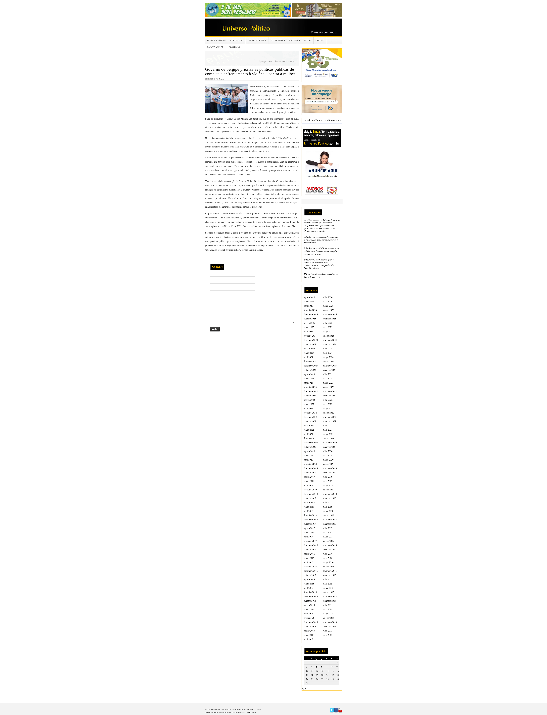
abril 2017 (308, 536)
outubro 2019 (310, 472)
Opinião (320, 40)
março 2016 (328, 562)
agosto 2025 (309, 322)
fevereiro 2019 (310, 489)
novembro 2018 (330, 493)
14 (327, 670)
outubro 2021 (310, 421)
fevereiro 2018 (310, 515)
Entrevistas (278, 40)
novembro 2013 (330, 622)
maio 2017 (327, 532)
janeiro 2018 (328, 515)
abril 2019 (308, 485)
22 (332, 674)
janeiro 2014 (328, 617)
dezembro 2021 (311, 416)
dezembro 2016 (311, 545)
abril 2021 (308, 433)
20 (322, 674)
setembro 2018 (329, 498)
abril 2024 (308, 357)
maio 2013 (327, 634)
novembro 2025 (330, 314)
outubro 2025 (310, 318)
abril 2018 (308, 510)
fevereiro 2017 (310, 540)
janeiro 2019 (328, 489)
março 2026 (328, 305)
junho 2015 (309, 583)
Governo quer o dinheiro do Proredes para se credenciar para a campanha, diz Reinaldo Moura (319, 264)
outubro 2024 (310, 344)
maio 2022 (327, 404)
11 (312, 670)
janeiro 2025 (328, 335)
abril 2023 (308, 382)
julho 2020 (327, 451)
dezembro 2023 (311, 365)
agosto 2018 (309, 502)
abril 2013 (308, 639)
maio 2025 (327, 327)
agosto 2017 (309, 527)
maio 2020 (327, 455)
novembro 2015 (330, 570)
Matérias (294, 40)
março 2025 (328, 331)
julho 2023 (327, 374)
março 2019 (328, 485)
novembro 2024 (330, 339)
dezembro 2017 (311, 519)
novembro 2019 (330, 468)
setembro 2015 (329, 575)
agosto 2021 (309, 425)
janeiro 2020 (328, 463)
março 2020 (328, 459)
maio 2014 (327, 609)
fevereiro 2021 (310, 438)
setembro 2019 (329, 472)
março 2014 (328, 613)
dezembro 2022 (311, 391)
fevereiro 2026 (310, 309)
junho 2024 (309, 352)
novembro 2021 (330, 416)
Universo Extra (257, 40)
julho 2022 (327, 399)
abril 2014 (308, 613)
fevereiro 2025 (310, 335)
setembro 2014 (329, 600)
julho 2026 (327, 297)
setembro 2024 (329, 344)
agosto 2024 (309, 348)
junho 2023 (309, 378)
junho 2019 (309, 480)
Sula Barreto (309, 236)
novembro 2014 (330, 596)
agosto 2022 (309, 399)
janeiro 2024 (328, 361)
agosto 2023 (309, 374)
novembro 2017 (330, 519)
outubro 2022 (310, 395)
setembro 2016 (329, 549)
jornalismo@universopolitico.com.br (323, 120)
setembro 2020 (329, 446)
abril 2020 (308, 459)
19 (317, 674)
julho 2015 (327, 579)
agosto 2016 (309, 553)
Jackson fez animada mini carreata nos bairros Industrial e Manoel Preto (321, 239)
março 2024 (328, 357)
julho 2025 (327, 322)
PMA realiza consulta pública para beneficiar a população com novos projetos (321, 251)
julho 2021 (327, 425)
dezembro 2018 (311, 493)
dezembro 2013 (311, 622)
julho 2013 (327, 630)
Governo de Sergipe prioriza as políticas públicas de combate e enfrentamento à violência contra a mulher (250, 71)
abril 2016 (308, 562)
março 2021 (328, 433)
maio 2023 (327, 378)
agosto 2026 (309, 297)
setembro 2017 (329, 523)
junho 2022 (309, 404)
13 (322, 670)
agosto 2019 (309, 476)
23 (337, 674)
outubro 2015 (310, 575)
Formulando (253, 712)
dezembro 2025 (311, 314)
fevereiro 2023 (310, 386)
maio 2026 (327, 301)
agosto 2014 (309, 604)
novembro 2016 (330, 545)
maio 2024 (327, 352)
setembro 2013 (329, 626)
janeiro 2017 (328, 540)
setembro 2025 (329, 318)
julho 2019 (327, 476)
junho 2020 (309, 455)
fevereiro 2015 (310, 592)
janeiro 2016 (328, 566)
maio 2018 (327, 506)
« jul (304, 688)
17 (307, 674)
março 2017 (328, 536)
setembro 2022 (329, 395)
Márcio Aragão (311, 273)
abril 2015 (308, 587)
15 (332, 670)
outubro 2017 (310, 523)
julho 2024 (327, 348)
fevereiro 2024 (310, 361)
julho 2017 (327, 527)
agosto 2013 (309, 630)
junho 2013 (309, 634)
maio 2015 (327, 583)
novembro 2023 (330, 365)
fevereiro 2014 (310, 617)
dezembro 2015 (311, 570)
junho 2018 (309, 506)
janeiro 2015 (328, 592)
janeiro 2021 (328, 438)
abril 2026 (308, 305)
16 (337, 670)
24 (307, 679)
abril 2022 (308, 408)
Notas (307, 40)
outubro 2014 (310, 600)
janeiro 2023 (328, 386)
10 (307, 670)
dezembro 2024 (311, 339)
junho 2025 (309, 327)
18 (312, 674)
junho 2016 (309, 557)
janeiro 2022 (328, 412)
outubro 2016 (310, 549)
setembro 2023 (329, 369)
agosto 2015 (309, 579)
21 (327, 674)
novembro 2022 (330, 391)
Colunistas (236, 40)
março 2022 (328, 408)
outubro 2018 (310, 498)
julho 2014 (327, 604)
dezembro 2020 (311, 442)
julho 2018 (327, 502)
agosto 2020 (309, 451)
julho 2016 (327, 553)
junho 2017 (309, 532)
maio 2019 (327, 480)
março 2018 (328, 510)
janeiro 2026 (328, 309)
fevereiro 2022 (310, 412)
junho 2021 (309, 429)
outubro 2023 (310, 369)
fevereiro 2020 (310, 463)
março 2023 (328, 382)
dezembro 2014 (311, 596)
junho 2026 (309, 301)
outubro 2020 (310, 446)
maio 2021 (327, 429)
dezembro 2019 (311, 468)
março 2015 (328, 587)
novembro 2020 (330, 442)
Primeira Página (216, 40)
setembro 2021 (329, 421)
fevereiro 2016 (310, 566)
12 (317, 670)
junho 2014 (309, 609)
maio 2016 (327, 557)
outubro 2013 (310, 626)
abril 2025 (308, 331)
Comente (221, 79)
